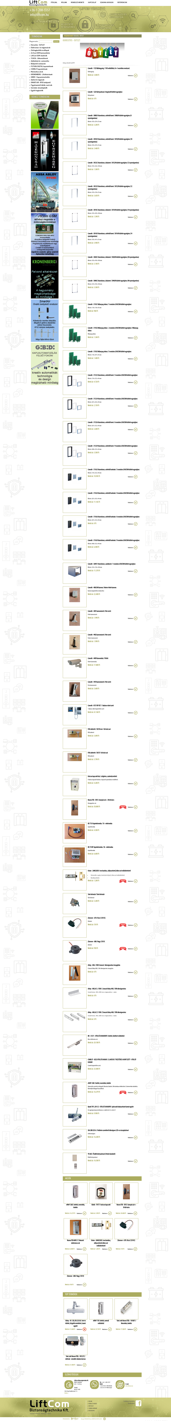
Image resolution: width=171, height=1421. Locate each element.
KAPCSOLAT (92, 2)
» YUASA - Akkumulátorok (38, 58)
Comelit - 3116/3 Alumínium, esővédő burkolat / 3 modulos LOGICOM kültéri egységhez (113, 470)
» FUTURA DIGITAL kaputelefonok (41, 66)
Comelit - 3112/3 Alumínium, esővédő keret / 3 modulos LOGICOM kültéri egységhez (113, 375)
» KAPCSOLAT (90, 1406)
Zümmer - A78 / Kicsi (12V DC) (97, 918)
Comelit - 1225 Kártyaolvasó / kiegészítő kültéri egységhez (105, 92)
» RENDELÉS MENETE (92, 1403)
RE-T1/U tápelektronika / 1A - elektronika (100, 824)
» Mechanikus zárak (36, 72)
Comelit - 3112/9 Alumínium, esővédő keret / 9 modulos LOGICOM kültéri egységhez (113, 446)
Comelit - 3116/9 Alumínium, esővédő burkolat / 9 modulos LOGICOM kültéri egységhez (113, 540)
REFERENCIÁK (122, 2)
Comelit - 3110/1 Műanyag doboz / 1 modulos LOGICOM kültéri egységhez (109, 304)
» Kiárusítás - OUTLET (37, 45)
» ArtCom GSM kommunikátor (39, 53)
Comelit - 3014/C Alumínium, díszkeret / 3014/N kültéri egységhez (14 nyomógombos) (113, 210)
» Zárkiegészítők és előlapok (39, 50)
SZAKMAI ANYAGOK (107, 2)
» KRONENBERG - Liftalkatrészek (40, 74)
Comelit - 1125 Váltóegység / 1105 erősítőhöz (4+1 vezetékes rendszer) (109, 68)
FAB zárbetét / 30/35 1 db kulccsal (98, 753)
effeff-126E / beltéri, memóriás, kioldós (99, 1083)
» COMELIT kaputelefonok (38, 69)
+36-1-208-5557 (39, 10)
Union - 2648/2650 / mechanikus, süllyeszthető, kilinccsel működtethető (109, 871)
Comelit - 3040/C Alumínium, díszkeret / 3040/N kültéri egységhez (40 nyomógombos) (113, 281)
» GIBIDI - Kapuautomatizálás (39, 77)
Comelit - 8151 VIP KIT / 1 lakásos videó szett (101, 706)
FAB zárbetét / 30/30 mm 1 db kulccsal (99, 729)
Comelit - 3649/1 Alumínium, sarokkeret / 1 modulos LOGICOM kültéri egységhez (111, 564)
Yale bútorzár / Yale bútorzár (96, 894)
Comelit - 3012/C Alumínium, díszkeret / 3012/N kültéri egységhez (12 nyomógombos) (113, 163)
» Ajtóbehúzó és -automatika (39, 61)
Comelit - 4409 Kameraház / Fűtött (98, 658)
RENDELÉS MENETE (77, 2)
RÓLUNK (64, 2)
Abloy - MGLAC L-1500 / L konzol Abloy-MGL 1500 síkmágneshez (107, 989)
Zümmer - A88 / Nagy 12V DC (96, 942)
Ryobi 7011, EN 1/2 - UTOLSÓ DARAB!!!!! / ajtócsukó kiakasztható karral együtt (111, 1107)
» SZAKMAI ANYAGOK (92, 1408)
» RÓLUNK (89, 1401)
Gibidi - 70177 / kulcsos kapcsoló (100, 1205)
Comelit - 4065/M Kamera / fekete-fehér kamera (102, 588)
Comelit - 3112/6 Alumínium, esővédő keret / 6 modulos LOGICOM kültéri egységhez (113, 422)
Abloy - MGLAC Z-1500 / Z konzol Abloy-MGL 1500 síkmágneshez (107, 1012)
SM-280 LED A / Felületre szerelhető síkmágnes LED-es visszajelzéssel (108, 1130)
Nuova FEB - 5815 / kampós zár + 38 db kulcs (101, 800)
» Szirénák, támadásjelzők (38, 88)
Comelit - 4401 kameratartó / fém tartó (99, 611)
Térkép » (66, 1393)
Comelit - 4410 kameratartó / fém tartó (99, 682)
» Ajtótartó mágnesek (36, 80)
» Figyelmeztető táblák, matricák (40, 85)
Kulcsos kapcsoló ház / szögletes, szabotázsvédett (102, 776)
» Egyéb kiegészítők (36, 91)
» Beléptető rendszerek (37, 64)
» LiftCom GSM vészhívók (38, 56)
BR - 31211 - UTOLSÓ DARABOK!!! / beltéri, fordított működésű (106, 1036)
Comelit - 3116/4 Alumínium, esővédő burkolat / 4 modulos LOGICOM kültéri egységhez (113, 493)
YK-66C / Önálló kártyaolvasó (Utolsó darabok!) (101, 1154)
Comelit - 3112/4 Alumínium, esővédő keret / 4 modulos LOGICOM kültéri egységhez (113, 399)
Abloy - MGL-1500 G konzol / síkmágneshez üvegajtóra (104, 965)
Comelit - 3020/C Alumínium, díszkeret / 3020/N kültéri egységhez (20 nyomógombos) (113, 257)
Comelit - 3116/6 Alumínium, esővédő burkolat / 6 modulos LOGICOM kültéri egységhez (113, 517)
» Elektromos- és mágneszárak (39, 48)
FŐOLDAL (54, 2)
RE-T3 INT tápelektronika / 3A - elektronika (100, 847)
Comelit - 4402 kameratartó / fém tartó (99, 635)
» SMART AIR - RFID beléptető (39, 82)
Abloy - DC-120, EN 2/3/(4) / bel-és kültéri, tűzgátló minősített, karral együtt (75, 1323)
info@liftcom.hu (39, 15)
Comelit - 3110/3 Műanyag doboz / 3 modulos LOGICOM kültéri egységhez (109, 352)
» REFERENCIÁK (90, 1410)
